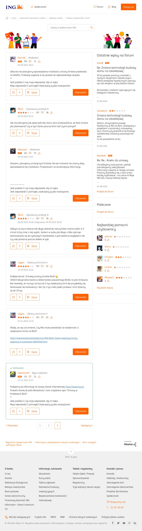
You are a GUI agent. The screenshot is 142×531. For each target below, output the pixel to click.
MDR (62, 517)
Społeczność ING (7, 18)
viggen (21, 262)
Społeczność (40, 6)
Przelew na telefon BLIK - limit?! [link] (78, 18)
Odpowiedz (80, 92)
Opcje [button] (34, 92)
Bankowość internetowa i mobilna (33, 18)
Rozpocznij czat (118, 502)
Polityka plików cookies (113, 517)
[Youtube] (124, 523)
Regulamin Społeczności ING (19, 442)
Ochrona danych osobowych (83, 517)
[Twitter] (118, 523)
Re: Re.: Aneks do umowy (112, 160)
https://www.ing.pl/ (74, 386)
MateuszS (22, 149)
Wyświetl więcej (105, 287)
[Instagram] (129, 523)
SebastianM (23, 372)
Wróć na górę (71, 457)
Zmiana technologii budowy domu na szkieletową (114, 117)
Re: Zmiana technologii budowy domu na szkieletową (116, 69)
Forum (100, 6)
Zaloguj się (128, 7)
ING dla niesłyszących (19, 517)
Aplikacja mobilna (56, 18)
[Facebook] (113, 523)
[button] (13, 92)
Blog (114, 6)
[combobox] (71, 27)
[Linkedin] (135, 523)
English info (40, 517)
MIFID (53, 517)
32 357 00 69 (117, 507)
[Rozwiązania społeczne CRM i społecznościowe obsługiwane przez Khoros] (130, 443)
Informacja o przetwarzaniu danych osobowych (57, 442)
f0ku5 (20, 109)
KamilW (22, 57)
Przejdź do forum (105, 191)
